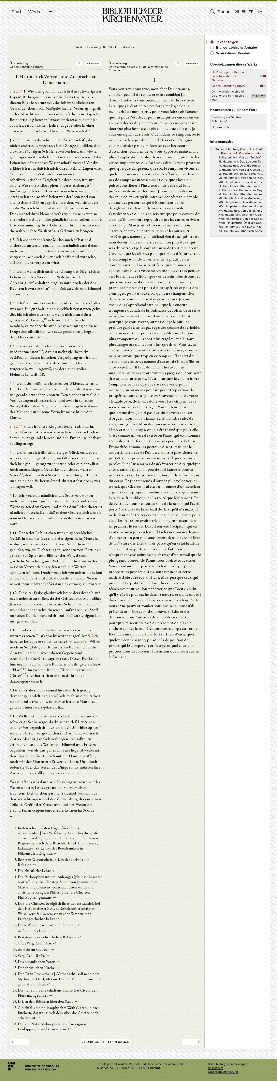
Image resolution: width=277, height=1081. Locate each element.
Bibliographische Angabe (236, 47)
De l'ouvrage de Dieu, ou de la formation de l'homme (229, 76)
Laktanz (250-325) (100, 47)
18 (100, 726)
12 (21, 474)
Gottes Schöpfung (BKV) (228, 85)
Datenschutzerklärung (223, 1071)
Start (16, 11)
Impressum (215, 1067)
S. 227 (15, 426)
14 (87, 543)
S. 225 (15, 91)
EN (244, 11)
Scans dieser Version (233, 53)
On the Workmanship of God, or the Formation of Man (229, 95)
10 (45, 319)
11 (41, 350)
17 (24, 674)
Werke (35, 11)
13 (57, 474)
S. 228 (93, 635)
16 (24, 668)
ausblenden (93, 63)
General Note (221, 127)
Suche (223, 11)
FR (251, 11)
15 (99, 603)
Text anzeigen (227, 42)
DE (237, 11)
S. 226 (34, 202)
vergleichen (258, 96)
